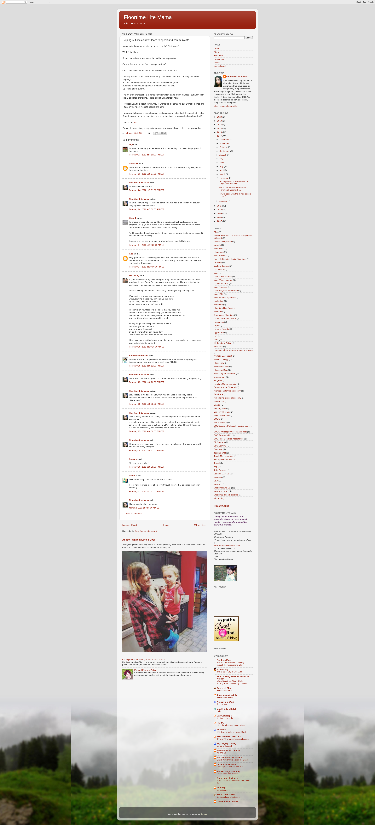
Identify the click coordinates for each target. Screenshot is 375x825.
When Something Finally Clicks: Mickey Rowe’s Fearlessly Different (232, 682)
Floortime (218, 55)
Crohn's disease (221, 266)
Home (165, 525)
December (224, 139)
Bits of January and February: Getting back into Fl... (232, 188)
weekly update (220, 491)
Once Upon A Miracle (227, 778)
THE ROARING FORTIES (229, 737)
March (222, 174)
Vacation (218, 477)
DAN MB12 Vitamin (223, 276)
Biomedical (219, 248)
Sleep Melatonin (221, 415)
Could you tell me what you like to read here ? (143, 659)
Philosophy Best (221, 366)
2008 (219, 217)
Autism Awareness (225, 697)
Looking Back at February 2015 (230, 767)
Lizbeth (133, 218)
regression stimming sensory (227, 391)
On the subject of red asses (229, 797)
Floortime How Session (224, 308)
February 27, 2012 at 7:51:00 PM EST (146, 491)
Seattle (217, 405)
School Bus (219, 401)
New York (218, 346)
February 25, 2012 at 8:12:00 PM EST (146, 366)
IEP (215, 336)
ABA (216, 232)
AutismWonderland (138, 356)
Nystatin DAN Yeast (223, 356)
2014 (219, 128)
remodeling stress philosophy (227, 398)
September (224, 151)
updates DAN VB (221, 474)
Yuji (131, 144)
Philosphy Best (220, 370)
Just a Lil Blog (224, 688)
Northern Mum (224, 660)
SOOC (217, 419)
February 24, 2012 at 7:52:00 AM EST (146, 209)
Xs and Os (221, 753)
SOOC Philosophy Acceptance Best (230, 432)
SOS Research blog (223, 435)
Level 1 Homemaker (226, 764)
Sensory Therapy (222, 412)
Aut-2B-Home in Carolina (229, 757)
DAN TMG (218, 294)
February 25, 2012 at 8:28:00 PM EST (146, 404)
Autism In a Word (225, 702)
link (135, 122)
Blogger (204, 814)
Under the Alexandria (227, 801)
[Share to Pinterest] (165, 133)
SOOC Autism (220, 422)
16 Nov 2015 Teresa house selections (233, 739)
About (216, 52)
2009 (219, 214)
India (216, 339)
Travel (217, 463)
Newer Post (129, 525)
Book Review (220, 255)
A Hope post (222, 704)
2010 (219, 210)
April (221, 170)
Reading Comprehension (225, 384)
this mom (221, 730)
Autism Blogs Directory (228, 771)
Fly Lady (218, 311)
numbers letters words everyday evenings (233, 350)
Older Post (200, 525)
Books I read (220, 66)
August (222, 155)
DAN (216, 273)
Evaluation (219, 301)
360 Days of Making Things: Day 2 (231, 732)
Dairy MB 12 (219, 269)
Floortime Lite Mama (148, 17)
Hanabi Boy (223, 669)
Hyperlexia (219, 332)
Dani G (132, 476)
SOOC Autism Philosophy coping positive (233, 426)
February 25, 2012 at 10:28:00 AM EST (147, 347)
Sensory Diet (220, 408)
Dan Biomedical (221, 283)
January (223, 201)
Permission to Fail (224, 690)
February (224, 178)
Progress (218, 380)
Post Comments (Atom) (146, 531)
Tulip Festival (220, 470)
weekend (218, 484)
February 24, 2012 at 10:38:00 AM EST (147, 245)
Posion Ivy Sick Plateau (224, 373)
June (222, 163)
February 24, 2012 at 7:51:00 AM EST (146, 190)
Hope (216, 325)
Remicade (218, 394)
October (223, 147)
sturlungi (221, 788)
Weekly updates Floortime (226, 495)
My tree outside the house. (228, 718)
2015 (219, 125)
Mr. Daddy (134, 276)
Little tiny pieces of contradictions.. (232, 725)
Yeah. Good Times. (226, 795)
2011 (219, 206)
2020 (219, 117)
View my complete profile (225, 106)
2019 (219, 121)
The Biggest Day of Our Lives (229, 672)
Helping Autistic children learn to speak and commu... (233, 182)
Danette (133, 459)
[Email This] (154, 133)
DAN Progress (220, 287)
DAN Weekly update (223, 280)
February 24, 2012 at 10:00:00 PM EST (147, 267)
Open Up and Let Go (227, 695)
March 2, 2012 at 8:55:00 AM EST (145, 508)
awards (217, 245)
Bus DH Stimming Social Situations (230, 259)
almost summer (223, 790)
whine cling (219, 498)
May (221, 166)
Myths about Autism (223, 343)
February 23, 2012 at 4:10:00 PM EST (146, 155)
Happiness (219, 59)
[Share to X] (159, 133)
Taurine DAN (220, 453)
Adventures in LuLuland (229, 750)
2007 (219, 221)
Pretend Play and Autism (145, 670)
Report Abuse (221, 506)
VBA (216, 481)
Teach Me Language (223, 456)
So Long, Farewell (224, 746)
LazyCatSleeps (224, 716)
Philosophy (219, 363)
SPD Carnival (220, 446)
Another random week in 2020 (138, 539)
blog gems (219, 252)
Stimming (218, 449)
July (221, 159)
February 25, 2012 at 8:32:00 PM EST (146, 450)
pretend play (219, 377)
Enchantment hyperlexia (225, 297)
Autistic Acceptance (223, 241)
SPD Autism (219, 442)
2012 (219, 136)
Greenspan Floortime (224, 315)
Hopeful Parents (221, 329)
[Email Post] (149, 133)
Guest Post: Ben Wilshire (227, 774)
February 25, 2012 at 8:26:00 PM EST (146, 382)
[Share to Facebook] (162, 133)
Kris (131, 254)
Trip (215, 467)
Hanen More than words (225, 318)
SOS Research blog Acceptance (228, 439)
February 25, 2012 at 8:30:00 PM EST (146, 431)
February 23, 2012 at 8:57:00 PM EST (146, 174)
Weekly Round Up (222, 488)
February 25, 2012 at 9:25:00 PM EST (146, 467)
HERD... (220, 723)
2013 (219, 132)
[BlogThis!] (156, 133)
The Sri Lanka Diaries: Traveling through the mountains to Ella (230, 663)
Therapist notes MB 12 (224, 460)
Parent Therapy (221, 359)
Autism (217, 62)
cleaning (218, 262)
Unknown (134, 164)
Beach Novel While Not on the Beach (232, 760)
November (224, 143)
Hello (219, 711)
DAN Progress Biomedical (226, 290)
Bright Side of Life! (226, 709)
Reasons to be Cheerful (225, 387)
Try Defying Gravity (226, 744)
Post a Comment (134, 513)
